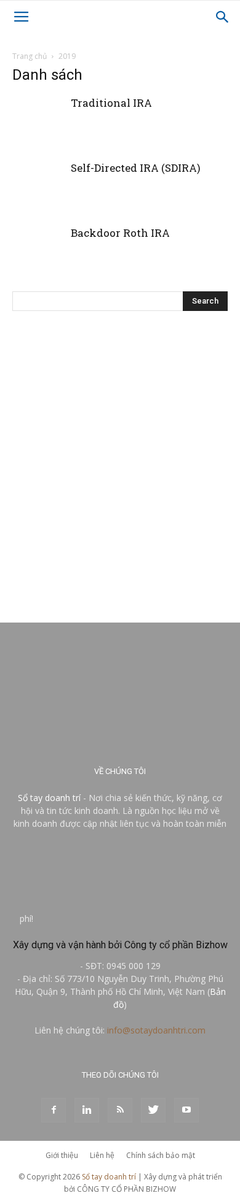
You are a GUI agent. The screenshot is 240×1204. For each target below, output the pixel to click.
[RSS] (120, 1110)
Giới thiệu (62, 1155)
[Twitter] (153, 1110)
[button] (223, 17)
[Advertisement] (120, 460)
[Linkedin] (86, 1110)
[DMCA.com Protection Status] (128, 918)
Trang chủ (29, 56)
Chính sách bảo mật (160, 1155)
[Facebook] (53, 1110)
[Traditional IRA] (37, 142)
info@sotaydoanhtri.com (156, 1030)
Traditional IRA (111, 103)
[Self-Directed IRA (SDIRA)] (37, 207)
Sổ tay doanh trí (49, 797)
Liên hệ (102, 1155)
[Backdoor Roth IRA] (37, 272)
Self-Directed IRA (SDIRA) (136, 168)
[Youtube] (186, 1110)
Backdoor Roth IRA (120, 233)
